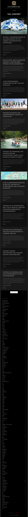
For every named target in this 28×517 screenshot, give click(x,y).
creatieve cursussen (5, 335)
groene (3, 371)
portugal (3, 433)
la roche (3, 405)
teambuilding (4, 467)
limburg (3, 412)
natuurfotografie (4, 418)
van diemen (4, 490)
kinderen (3, 396)
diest (3, 340)
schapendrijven (4, 449)
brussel (3, 328)
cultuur (3, 337)
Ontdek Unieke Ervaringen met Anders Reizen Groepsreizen (13, 252)
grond (3, 374)
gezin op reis (4, 363)
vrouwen (3, 499)
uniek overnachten (5, 483)
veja (2, 492)
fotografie (3, 353)
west (3, 505)
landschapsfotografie (5, 409)
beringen (3, 319)
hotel (3, 378)
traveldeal (3, 474)
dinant (3, 341)
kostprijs (3, 402)
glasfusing (3, 366)
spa (2, 459)
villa (2, 493)
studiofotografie (4, 465)
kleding (3, 399)
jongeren (3, 390)
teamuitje (3, 468)
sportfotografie (4, 462)
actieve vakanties (4, 300)
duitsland (3, 344)
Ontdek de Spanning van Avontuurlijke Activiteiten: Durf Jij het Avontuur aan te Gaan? (13, 154)
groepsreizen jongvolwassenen (6, 372)
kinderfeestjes (4, 397)
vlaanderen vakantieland (5, 496)
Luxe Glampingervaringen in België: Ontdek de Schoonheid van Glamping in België (14, 185)
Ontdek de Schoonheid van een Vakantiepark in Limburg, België (13, 231)
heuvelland (4, 375)
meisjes (3, 415)
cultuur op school (4, 338)
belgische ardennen (5, 313)
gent (3, 359)
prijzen (3, 437)
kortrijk (3, 400)
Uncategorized (4, 480)
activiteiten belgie (5, 301)
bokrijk (3, 325)
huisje (3, 384)
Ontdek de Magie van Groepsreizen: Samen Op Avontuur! (13, 114)
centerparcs (4, 331)
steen (3, 464)
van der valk (4, 489)
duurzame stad (4, 350)
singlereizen (4, 452)
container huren (4, 332)
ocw (2, 421)
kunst (3, 403)
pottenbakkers (4, 434)
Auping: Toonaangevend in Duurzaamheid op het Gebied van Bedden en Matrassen (14, 39)
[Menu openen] (14, 10)
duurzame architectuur (5, 347)
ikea (2, 387)
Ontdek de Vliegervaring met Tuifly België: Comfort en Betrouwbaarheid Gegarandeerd (14, 208)
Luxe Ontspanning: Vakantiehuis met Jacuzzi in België (13, 83)
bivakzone (3, 322)
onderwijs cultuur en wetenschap (7, 424)
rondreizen (3, 446)
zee (2, 508)
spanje (3, 461)
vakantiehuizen (4, 486)
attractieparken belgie (5, 306)
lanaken (3, 406)
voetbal (3, 498)
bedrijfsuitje (4, 310)
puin (3, 440)
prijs (2, 436)
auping (3, 307)
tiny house (3, 471)
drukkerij (3, 343)
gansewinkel (4, 356)
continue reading (7, 73)
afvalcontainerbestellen (5, 303)
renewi (3, 443)
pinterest (3, 428)
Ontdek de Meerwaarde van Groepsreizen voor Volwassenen (13, 274)
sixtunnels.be (14, 6)
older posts (14, 292)
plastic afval (4, 430)
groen (3, 369)
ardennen (3, 304)
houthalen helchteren (5, 381)
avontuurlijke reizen (5, 309)
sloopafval (3, 455)
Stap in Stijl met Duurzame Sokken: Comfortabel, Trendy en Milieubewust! (14, 62)
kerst (3, 393)
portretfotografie (4, 431)
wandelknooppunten (5, 502)
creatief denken (4, 334)
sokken (3, 458)
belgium (3, 316)
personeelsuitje (4, 427)
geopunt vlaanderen (5, 362)
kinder (3, 394)
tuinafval (3, 477)
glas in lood (4, 365)
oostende (3, 425)
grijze (3, 368)
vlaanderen (4, 495)
